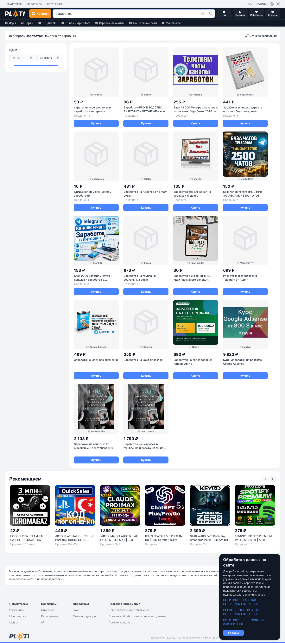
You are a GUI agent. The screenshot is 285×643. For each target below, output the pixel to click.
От (14, 57)
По (41, 57)
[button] (211, 13)
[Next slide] (272, 479)
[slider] (12, 66)
